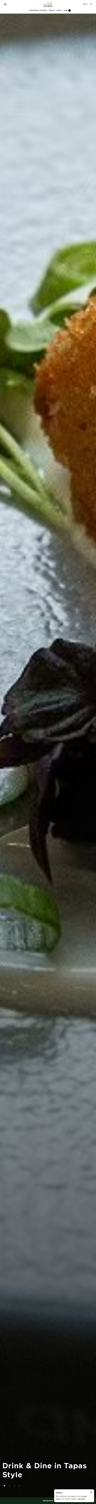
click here (81, 1499)
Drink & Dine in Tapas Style (44, 1470)
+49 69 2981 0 (91, 3)
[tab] (4, 1486)
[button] (48, 10)
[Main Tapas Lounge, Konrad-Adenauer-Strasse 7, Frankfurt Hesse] (48, 4)
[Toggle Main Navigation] (5, 4)
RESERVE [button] (48, 1501)
